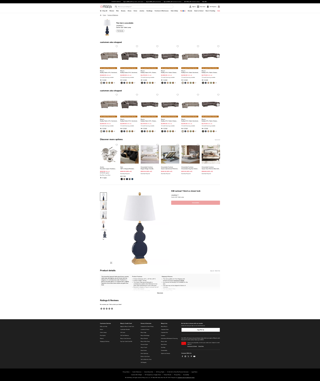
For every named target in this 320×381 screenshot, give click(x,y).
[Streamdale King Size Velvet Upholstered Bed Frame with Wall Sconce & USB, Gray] (190, 154)
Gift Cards (122, 332)
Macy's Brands (144, 338)
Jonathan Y (119, 25)
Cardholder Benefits (125, 329)
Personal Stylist (144, 344)
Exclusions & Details (192, 346)
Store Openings (144, 353)
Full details (120, 31)
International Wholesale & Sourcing (169, 338)
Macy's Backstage (145, 335)
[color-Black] (122, 179)
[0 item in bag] (219, 6)
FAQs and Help (103, 326)
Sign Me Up (200, 329)
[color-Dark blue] (127, 179)
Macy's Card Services (125, 338)
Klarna (101, 329)
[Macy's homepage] (100, 15)
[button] (134, 227)
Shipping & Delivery (104, 341)
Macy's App (143, 332)
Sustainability (164, 350)
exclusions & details (179, 280)
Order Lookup (103, 332)
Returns (102, 338)
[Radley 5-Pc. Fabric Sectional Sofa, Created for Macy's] (190, 56)
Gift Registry (143, 362)
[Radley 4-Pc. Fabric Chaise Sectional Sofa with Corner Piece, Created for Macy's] (170, 56)
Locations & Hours (145, 329)
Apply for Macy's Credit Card (127, 326)
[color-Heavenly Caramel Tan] (127, 83)
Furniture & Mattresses (113, 15)
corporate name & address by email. (186, 377)
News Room (164, 344)
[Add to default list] (117, 46)
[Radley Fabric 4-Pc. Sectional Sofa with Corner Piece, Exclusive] (109, 56)
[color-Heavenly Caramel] (107, 83)
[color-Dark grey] (130, 179)
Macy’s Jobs (164, 341)
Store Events (144, 350)
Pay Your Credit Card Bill (126, 341)
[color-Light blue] (132, 179)
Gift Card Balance (124, 335)
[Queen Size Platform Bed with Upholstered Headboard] (211, 154)
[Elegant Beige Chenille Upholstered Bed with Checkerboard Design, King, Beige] (150, 154)
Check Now (201, 346)
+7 (134, 82)
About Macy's (164, 326)
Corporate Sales (165, 329)
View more (160, 293)
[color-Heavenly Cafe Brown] (132, 83)
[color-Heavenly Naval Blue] (124, 83)
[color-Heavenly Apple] (109, 83)
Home (104, 15)
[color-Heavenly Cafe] (112, 83)
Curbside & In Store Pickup (147, 326)
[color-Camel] (124, 179)
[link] (109, 77)
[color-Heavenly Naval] (104, 83)
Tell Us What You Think (146, 359)
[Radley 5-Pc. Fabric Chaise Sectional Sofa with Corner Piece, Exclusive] (211, 56)
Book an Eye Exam (145, 356)
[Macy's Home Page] (106, 6)
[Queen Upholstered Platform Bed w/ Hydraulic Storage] (170, 154)
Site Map (163, 347)
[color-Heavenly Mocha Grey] (122, 83)
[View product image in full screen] (111, 263)
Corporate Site (164, 332)
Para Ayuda (103, 335)
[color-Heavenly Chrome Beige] (101, 83)
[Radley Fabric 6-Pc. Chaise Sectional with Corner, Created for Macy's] (150, 56)
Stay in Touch (144, 347)
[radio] (101, 82)
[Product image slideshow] (139, 227)
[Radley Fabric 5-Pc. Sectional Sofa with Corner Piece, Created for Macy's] (129, 56)
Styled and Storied (165, 353)
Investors (163, 335)
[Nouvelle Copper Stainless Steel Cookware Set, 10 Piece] (109, 154)
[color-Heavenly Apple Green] (130, 83)
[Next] (218, 56)
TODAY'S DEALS (116, 1)
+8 (114, 82)
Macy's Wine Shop (145, 341)
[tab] (103, 196)
